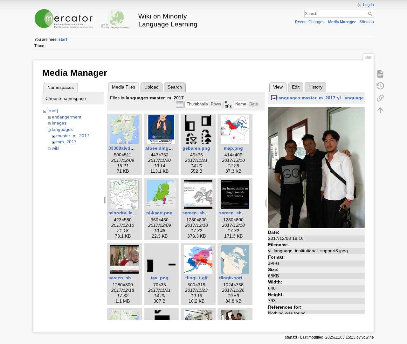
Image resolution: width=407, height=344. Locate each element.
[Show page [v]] (380, 74)
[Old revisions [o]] (380, 86)
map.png (233, 148)
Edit (296, 87)
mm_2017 (66, 141)
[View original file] (316, 167)
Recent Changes (309, 22)
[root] (52, 110)
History (315, 87)
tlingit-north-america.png (246, 277)
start (63, 39)
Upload (151, 87)
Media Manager (342, 22)
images (59, 122)
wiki (55, 148)
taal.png (160, 277)
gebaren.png (196, 148)
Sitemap (367, 22)
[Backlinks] (380, 98)
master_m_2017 (72, 135)
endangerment (66, 116)
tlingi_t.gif (196, 277)
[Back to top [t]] (380, 110)
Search (371, 13)
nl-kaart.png (159, 212)
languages (62, 129)
